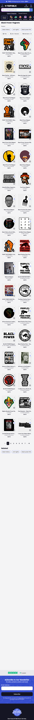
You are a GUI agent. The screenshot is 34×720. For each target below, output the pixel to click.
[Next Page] (29, 443)
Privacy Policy (21, 697)
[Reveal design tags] (14, 49)
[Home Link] (11, 6)
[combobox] (15, 9)
